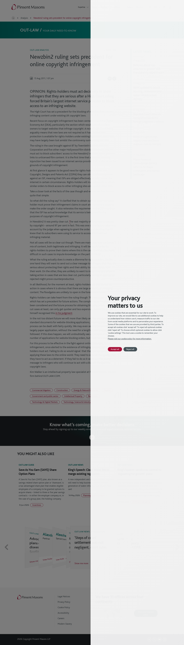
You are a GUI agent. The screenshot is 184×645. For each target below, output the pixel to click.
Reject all (130, 349)
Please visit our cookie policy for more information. (130, 338)
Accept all (115, 349)
